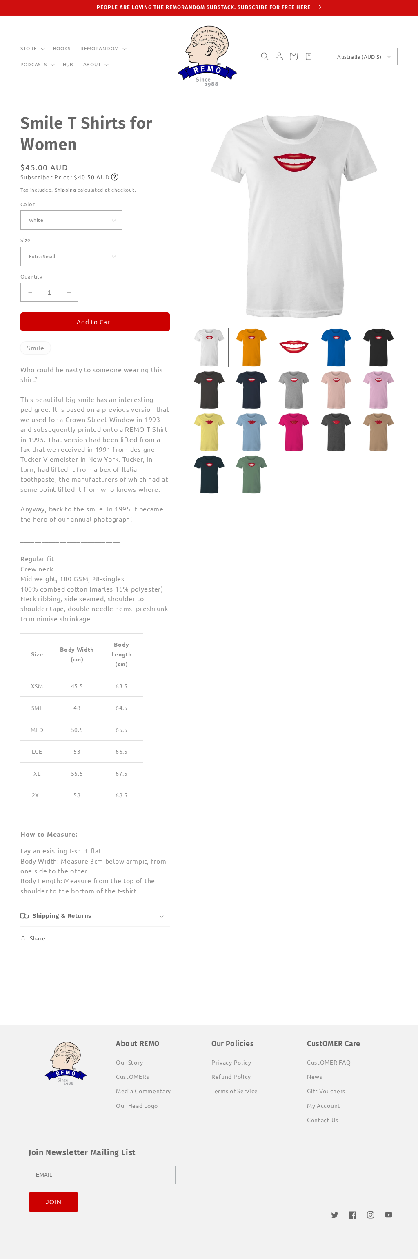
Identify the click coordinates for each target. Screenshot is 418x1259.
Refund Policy (231, 1076)
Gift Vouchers (326, 1090)
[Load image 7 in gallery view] (251, 390)
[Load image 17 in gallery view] (251, 474)
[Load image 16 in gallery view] (209, 474)
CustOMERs (132, 1076)
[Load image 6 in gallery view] (209, 390)
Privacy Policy (231, 1062)
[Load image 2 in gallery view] (251, 347)
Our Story (129, 1062)
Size (25, 240)
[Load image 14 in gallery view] (336, 432)
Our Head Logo (137, 1105)
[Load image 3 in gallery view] (294, 347)
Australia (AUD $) (359, 56)
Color (27, 204)
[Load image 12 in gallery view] (251, 432)
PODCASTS (33, 64)
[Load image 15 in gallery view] (378, 432)
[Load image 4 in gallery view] (336, 347)
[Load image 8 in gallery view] (294, 390)
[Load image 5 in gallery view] (378, 347)
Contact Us (322, 1119)
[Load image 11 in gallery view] (209, 432)
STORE (28, 48)
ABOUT (92, 64)
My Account (323, 1105)
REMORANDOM (99, 48)
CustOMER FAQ (329, 1062)
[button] (32, 48)
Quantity (31, 276)
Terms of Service (234, 1090)
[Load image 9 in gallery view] (336, 390)
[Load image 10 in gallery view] (378, 390)
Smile (35, 348)
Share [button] (38, 938)
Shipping (65, 189)
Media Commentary (143, 1090)
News (314, 1076)
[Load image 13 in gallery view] (294, 432)
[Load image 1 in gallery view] (209, 347)
